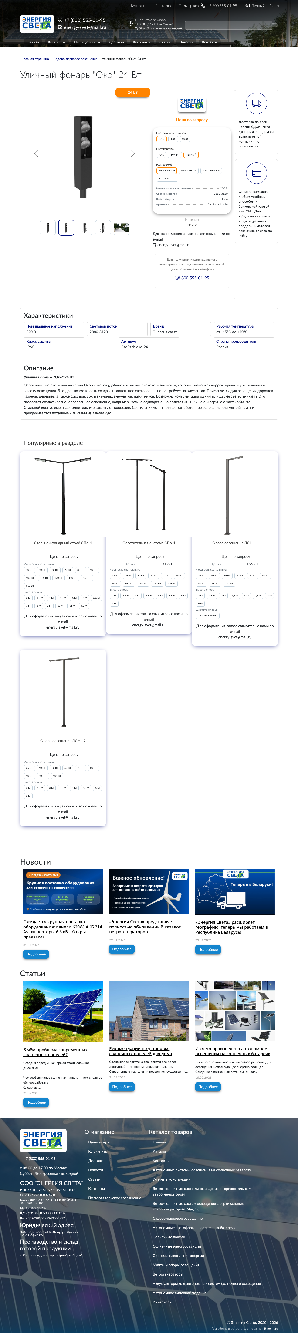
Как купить (97, 1151)
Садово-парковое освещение (178, 1218)
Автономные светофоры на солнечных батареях (194, 1228)
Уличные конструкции (171, 1179)
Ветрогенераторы (168, 1274)
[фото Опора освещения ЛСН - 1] (235, 494)
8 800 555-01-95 (194, 278)
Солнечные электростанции (177, 1246)
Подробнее (36, 954)
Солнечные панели (169, 1237)
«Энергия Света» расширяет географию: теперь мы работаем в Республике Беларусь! (231, 927)
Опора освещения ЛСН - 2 (63, 741)
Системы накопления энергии (178, 1256)
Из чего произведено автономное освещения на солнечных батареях (232, 1051)
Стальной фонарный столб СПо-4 (63, 543)
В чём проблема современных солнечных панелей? (55, 1052)
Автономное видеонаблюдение (180, 1293)
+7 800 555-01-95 (222, 6)
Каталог (160, 1151)
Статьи (94, 1179)
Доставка (163, 6)
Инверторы (162, 1302)
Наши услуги (99, 1142)
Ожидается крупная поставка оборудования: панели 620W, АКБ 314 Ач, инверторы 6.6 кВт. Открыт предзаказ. (62, 929)
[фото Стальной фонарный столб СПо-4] (63, 494)
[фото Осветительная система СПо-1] (149, 494)
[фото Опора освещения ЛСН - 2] (63, 692)
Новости (95, 1170)
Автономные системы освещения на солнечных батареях (202, 1170)
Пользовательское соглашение (114, 1198)
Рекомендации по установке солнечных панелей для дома (140, 1051)
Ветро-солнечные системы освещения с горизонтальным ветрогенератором (202, 1191)
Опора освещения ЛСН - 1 (235, 543)
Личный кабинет (265, 6)
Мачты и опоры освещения (176, 1265)
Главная (159, 1142)
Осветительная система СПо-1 (148, 543)
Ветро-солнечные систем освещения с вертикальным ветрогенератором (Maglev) (198, 1206)
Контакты (139, 6)
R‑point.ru (271, 1328)
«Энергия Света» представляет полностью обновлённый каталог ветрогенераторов (145, 926)
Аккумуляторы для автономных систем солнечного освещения (207, 1284)
